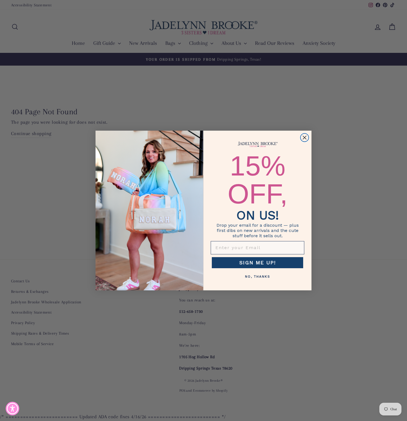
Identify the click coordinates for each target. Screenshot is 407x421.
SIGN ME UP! (257, 262)
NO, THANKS (257, 276)
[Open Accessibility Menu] (12, 408)
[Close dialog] (304, 137)
